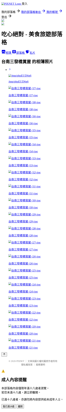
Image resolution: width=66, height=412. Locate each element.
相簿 (9, 52)
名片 (32, 52)
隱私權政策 (27, 364)
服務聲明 (40, 364)
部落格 (20, 52)
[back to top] (4, 354)
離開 (20, 406)
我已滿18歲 (8, 406)
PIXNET (20, 361)
